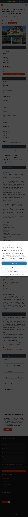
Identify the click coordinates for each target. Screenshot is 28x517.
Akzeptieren (14, 263)
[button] (26, 242)
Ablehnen (14, 267)
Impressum (21, 274)
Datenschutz (15, 274)
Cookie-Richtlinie (7, 274)
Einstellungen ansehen (14, 271)
